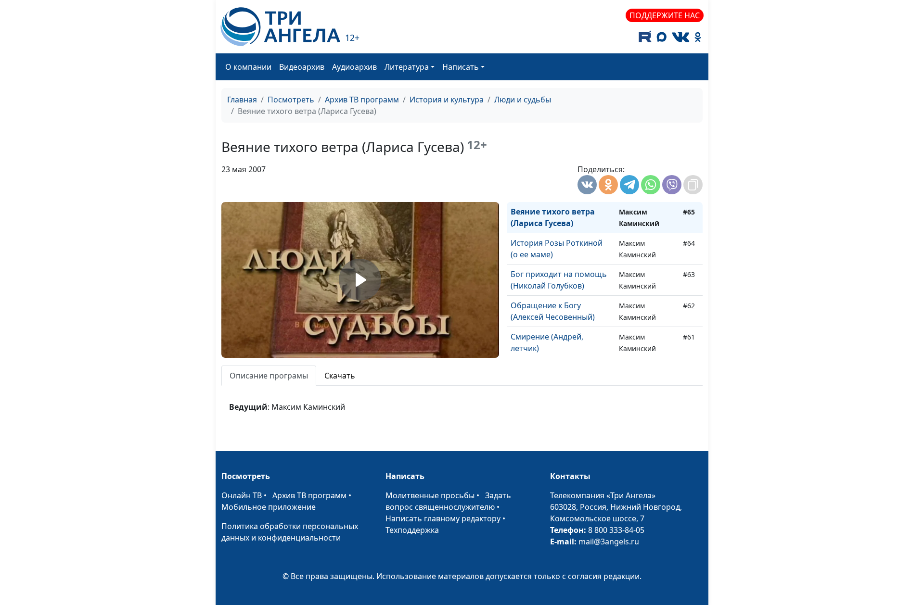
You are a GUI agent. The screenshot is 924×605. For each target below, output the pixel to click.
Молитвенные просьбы (430, 495)
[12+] (280, 27)
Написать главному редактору (442, 518)
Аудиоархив (354, 67)
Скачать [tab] (339, 375)
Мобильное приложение (268, 507)
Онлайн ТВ (241, 495)
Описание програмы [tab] (269, 375)
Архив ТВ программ (362, 99)
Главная (242, 99)
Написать (460, 67)
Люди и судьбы (522, 99)
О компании (248, 67)
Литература (407, 67)
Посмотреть (291, 99)
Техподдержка (412, 530)
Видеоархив (301, 67)
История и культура (447, 99)
